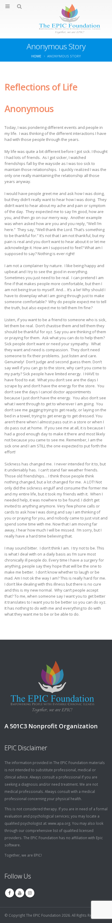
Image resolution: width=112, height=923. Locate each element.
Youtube (19, 892)
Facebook (9, 892)
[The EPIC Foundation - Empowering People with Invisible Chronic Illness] (56, 19)
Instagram (29, 892)
